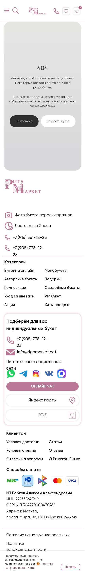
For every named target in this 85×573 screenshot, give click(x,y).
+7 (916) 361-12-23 (30, 547)
